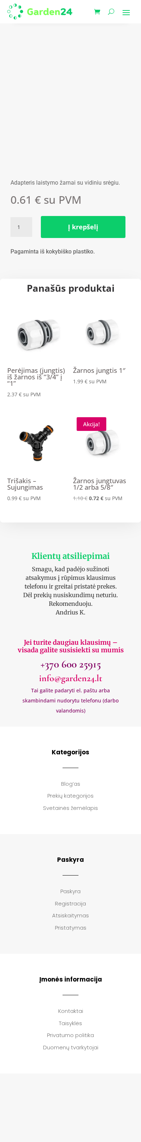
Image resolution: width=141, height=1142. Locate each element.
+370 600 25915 (70, 664)
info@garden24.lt (70, 678)
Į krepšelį (83, 226)
